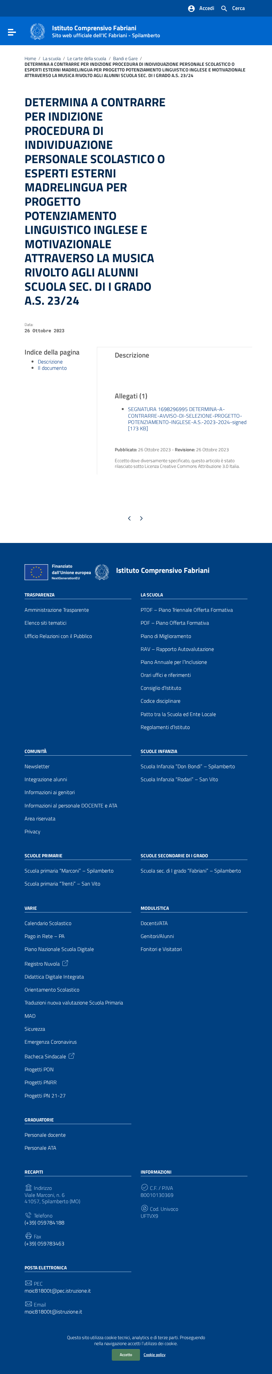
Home (30, 58)
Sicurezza (35, 1029)
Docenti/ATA (154, 923)
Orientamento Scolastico (52, 990)
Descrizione (50, 362)
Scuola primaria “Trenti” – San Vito (62, 884)
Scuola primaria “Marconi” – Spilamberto (69, 871)
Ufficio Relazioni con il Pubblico (58, 636)
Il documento (52, 368)
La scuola (52, 58)
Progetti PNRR (41, 1082)
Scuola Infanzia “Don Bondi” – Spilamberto (188, 766)
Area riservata (40, 818)
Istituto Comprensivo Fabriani (106, 30)
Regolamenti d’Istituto (165, 727)
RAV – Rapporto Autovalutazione (177, 649)
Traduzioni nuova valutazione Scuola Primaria (74, 1003)
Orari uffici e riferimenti (166, 675)
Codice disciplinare (160, 701)
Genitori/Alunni (157, 936)
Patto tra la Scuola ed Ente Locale (178, 714)
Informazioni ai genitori (50, 792)
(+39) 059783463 (44, 1243)
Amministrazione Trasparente (57, 610)
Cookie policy (155, 1354)
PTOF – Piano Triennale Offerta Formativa (187, 610)
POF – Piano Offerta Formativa (175, 623)
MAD (30, 1016)
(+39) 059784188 (44, 1222)
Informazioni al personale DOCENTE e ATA (71, 805)
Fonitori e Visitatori (161, 949)
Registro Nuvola (42, 963)
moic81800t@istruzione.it (53, 1312)
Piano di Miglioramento (166, 636)
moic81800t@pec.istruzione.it (58, 1291)
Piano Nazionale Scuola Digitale (59, 949)
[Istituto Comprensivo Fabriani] (37, 31)
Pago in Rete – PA (45, 936)
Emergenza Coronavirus (51, 1042)
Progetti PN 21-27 (45, 1096)
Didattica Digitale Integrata (54, 977)
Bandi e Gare (125, 58)
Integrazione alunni (46, 779)
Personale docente (45, 1135)
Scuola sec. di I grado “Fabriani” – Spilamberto (191, 871)
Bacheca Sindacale (45, 1056)
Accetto (126, 1354)
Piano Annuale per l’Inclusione (174, 662)
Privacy (32, 831)
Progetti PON (39, 1069)
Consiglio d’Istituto (161, 688)
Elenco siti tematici (45, 623)
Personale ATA (40, 1148)
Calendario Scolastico (48, 923)
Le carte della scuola (86, 58)
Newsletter (37, 766)
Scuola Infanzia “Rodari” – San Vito (179, 779)
